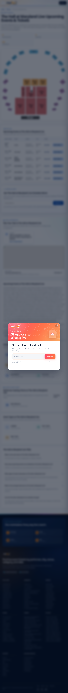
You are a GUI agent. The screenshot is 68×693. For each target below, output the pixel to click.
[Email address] (28, 356)
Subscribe (50, 356)
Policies (16, 362)
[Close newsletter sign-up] (56, 325)
